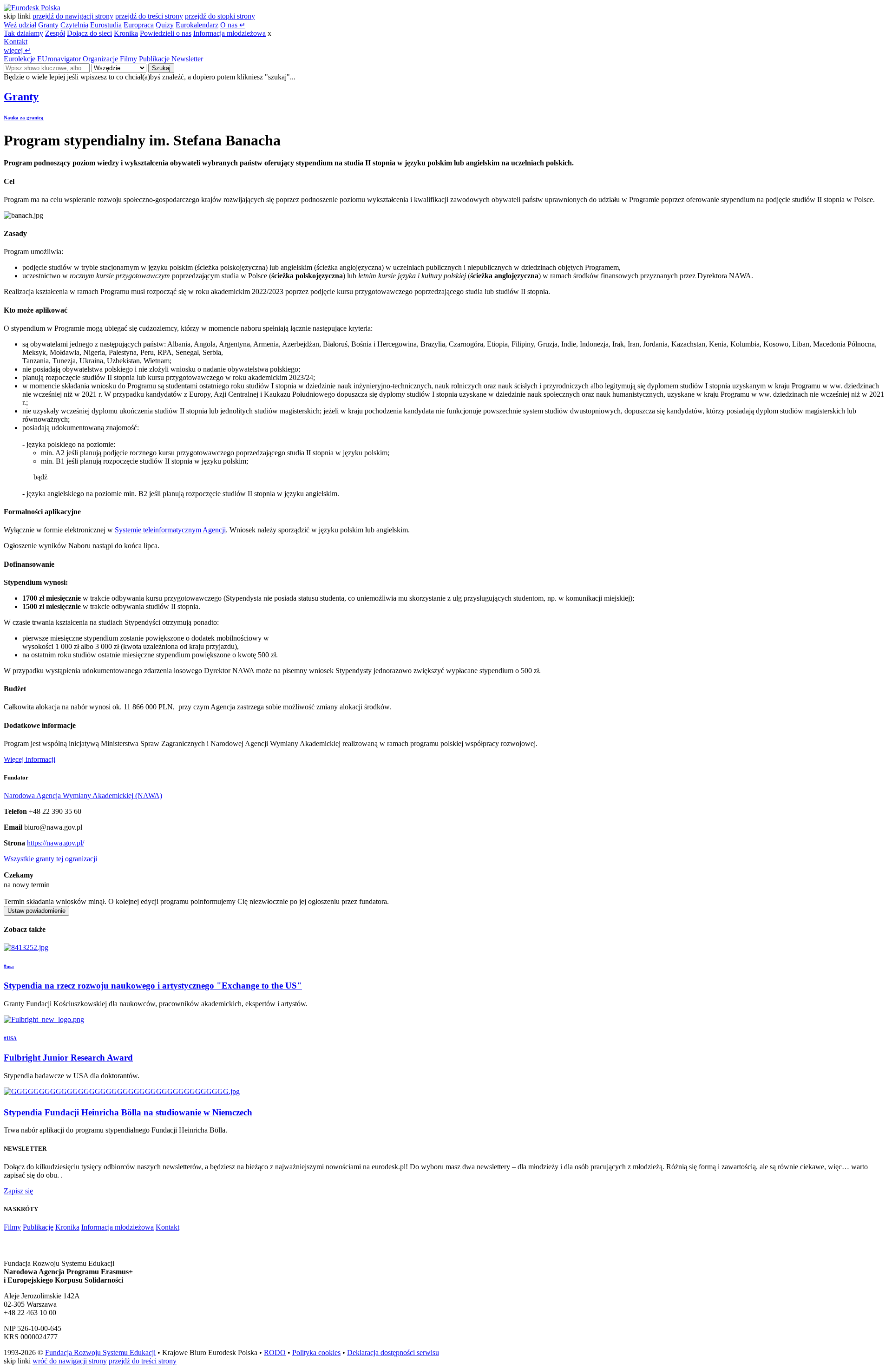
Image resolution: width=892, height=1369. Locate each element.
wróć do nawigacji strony (70, 1361)
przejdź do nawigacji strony (73, 16)
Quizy (165, 25)
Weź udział (20, 25)
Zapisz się (18, 1191)
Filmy (128, 59)
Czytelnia (74, 25)
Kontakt (15, 42)
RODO (275, 1352)
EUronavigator (59, 59)
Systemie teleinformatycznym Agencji (170, 530)
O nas (232, 25)
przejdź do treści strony (149, 16)
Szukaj (161, 68)
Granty (48, 25)
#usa (9, 966)
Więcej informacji (29, 759)
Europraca (139, 25)
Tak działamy (23, 33)
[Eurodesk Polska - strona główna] (32, 8)
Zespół (55, 33)
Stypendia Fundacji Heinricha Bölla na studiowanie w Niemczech (128, 1112)
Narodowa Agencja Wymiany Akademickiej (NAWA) (83, 795)
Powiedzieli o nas (165, 33)
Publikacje (154, 59)
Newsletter (187, 59)
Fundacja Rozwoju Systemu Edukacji (100, 1352)
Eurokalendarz (197, 25)
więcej (17, 50)
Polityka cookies (316, 1352)
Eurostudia (106, 25)
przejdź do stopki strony (220, 16)
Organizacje (100, 59)
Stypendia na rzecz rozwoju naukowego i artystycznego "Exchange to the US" (153, 985)
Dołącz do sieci (89, 33)
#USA (10, 1038)
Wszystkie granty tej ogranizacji (50, 859)
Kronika (126, 33)
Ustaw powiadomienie (36, 910)
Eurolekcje (19, 59)
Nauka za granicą (24, 117)
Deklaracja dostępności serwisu (393, 1352)
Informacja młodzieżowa (229, 33)
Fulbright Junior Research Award (68, 1057)
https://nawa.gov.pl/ (55, 843)
